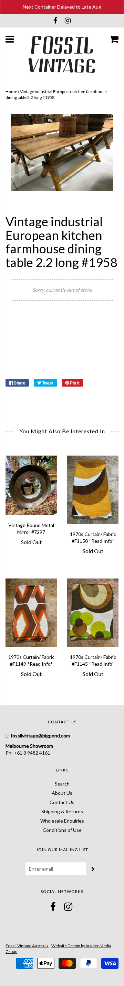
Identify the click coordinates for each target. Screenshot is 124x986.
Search (62, 784)
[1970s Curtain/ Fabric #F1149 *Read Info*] (31, 612)
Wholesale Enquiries (62, 821)
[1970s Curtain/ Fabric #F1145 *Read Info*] (92, 612)
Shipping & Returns (62, 811)
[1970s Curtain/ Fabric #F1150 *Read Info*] (92, 490)
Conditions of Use (62, 830)
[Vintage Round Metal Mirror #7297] (31, 485)
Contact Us (62, 802)
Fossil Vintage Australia (27, 945)
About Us (62, 793)
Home (11, 91)
